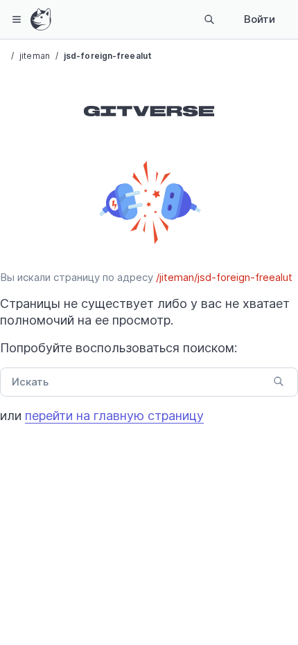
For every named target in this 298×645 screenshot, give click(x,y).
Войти (259, 19)
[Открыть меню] (16, 19)
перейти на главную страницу (114, 415)
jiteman (34, 56)
